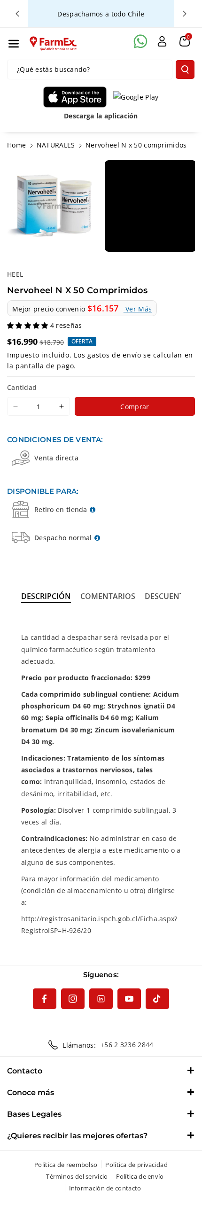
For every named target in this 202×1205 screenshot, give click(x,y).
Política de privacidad (136, 1164)
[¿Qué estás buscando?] (185, 69)
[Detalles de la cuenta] (162, 41)
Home (16, 144)
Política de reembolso (65, 1164)
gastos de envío (114, 354)
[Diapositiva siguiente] (184, 13)
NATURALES (56, 144)
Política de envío (140, 1176)
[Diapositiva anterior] (17, 13)
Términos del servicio (77, 1176)
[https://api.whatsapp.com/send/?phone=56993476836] (140, 41)
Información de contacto (105, 1188)
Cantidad (22, 387)
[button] (13, 43)
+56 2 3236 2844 (127, 1044)
